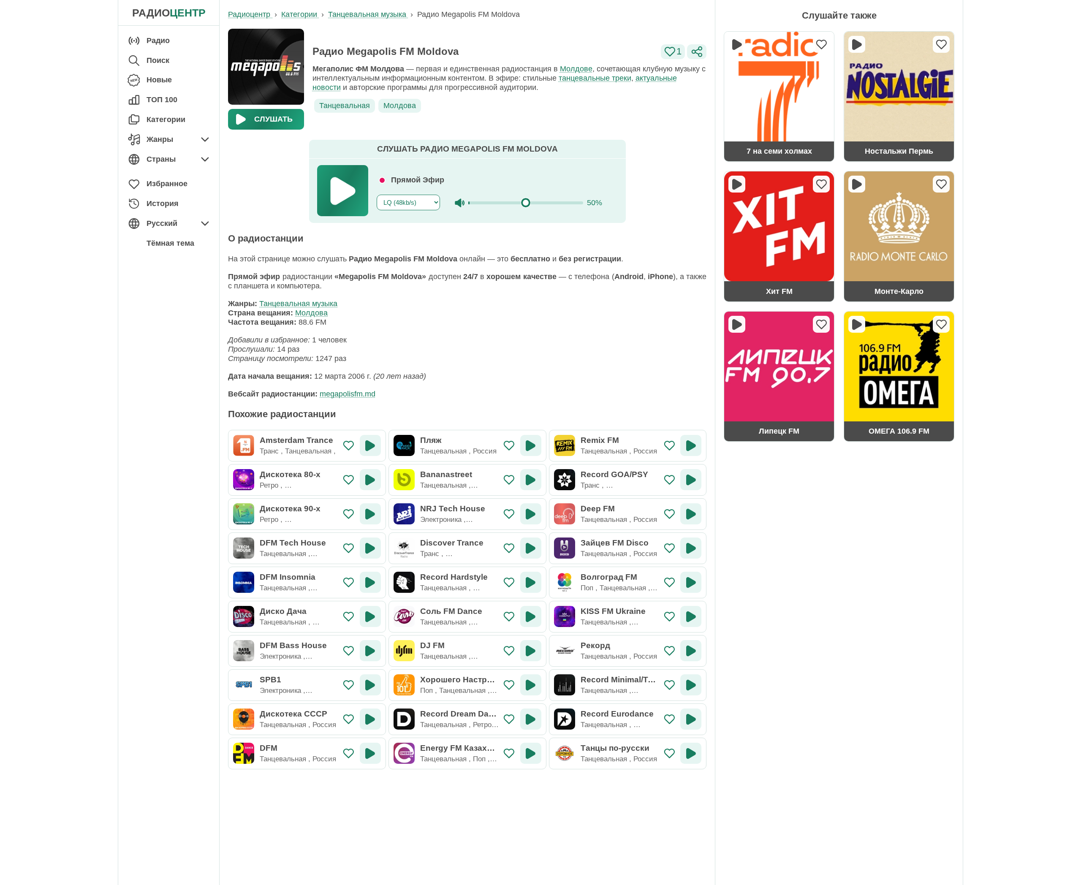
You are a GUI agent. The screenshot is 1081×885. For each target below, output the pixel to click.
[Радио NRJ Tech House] (404, 513)
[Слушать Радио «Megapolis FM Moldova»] (342, 190)
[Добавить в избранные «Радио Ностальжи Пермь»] (941, 44)
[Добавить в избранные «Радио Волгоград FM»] (669, 582)
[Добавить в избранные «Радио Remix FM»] (669, 445)
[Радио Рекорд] (564, 650)
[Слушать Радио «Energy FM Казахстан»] (530, 753)
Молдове (576, 69)
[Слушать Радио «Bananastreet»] (530, 479)
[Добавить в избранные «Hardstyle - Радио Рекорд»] (509, 582)
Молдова (399, 105)
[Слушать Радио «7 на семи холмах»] (736, 44)
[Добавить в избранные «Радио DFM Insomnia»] (348, 582)
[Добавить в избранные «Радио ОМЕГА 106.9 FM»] (941, 324)
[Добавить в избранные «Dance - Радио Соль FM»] (509, 616)
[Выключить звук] (459, 202)
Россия (485, 451)
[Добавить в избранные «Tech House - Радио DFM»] (348, 548)
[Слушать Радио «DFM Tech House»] (370, 548)
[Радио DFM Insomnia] (243, 582)
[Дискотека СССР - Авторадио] (243, 719)
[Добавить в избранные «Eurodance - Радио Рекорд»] (669, 719)
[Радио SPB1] (243, 684)
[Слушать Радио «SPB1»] (370, 684)
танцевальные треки (595, 78)
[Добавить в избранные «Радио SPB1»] (348, 685)
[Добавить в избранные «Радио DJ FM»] (509, 650)
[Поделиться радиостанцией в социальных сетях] (697, 51)
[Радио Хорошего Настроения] (404, 684)
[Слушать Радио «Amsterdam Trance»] (370, 445)
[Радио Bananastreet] (404, 479)
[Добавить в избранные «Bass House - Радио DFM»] (348, 650)
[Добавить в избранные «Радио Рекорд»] (669, 650)
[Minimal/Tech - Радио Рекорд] (564, 684)
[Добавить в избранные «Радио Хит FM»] (821, 184)
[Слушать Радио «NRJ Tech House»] (530, 513)
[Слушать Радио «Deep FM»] (690, 513)
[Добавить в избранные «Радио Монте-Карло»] (941, 184)
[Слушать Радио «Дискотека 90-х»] (370, 513)
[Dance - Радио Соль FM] (404, 616)
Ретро (269, 485)
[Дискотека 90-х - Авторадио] (243, 513)
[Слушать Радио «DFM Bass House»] (370, 650)
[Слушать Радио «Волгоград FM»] (690, 582)
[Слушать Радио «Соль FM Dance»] (530, 616)
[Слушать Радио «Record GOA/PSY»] (690, 479)
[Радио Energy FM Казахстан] (404, 753)
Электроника (441, 519)
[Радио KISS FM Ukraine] (564, 616)
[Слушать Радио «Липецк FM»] (736, 324)
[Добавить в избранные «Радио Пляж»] (509, 445)
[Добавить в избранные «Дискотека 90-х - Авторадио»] (348, 514)
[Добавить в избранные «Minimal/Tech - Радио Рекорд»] (669, 685)
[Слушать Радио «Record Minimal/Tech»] (690, 684)
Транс (269, 451)
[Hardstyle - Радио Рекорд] (404, 582)
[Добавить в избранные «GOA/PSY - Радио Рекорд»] (669, 479)
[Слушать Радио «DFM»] (370, 753)
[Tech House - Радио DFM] (243, 548)
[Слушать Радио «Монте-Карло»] (856, 184)
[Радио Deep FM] (564, 513)
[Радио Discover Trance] (404, 548)
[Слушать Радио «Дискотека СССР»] (370, 719)
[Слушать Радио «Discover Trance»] (530, 548)
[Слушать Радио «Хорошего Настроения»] (530, 684)
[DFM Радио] (243, 753)
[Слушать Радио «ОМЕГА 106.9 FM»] (856, 324)
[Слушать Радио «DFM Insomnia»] (370, 582)
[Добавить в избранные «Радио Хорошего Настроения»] (509, 685)
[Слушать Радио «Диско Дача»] (370, 616)
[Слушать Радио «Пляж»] (530, 445)
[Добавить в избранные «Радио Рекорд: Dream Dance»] (509, 719)
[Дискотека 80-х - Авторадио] (243, 479)
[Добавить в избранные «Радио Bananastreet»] (509, 479)
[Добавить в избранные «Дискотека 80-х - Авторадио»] (348, 479)
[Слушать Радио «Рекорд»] (690, 650)
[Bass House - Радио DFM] (243, 650)
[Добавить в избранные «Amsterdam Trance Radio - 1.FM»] (348, 445)
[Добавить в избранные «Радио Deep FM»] (669, 514)
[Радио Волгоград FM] (564, 582)
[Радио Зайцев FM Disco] (564, 548)
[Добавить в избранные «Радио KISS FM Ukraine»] (669, 616)
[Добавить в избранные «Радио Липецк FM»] (821, 324)
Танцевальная (344, 105)
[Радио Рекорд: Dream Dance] (404, 719)
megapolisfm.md (347, 394)
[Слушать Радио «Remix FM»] (690, 445)
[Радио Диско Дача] (243, 616)
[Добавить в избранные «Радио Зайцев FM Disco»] (669, 548)
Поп (587, 588)
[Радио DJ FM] (404, 650)
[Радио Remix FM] (564, 445)
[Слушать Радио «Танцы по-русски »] (690, 753)
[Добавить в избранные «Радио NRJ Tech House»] (509, 514)
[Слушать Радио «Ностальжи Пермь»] (856, 44)
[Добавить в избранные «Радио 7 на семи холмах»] (821, 44)
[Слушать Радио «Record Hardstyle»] (530, 582)
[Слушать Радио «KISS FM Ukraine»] (690, 616)
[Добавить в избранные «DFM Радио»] (348, 753)
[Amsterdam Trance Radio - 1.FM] (243, 445)
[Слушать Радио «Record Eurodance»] (690, 719)
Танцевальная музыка (298, 303)
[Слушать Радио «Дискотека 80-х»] (370, 479)
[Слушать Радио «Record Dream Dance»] (530, 719)
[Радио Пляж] (404, 445)
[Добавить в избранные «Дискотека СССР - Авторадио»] (348, 719)
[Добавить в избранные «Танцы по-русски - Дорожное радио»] (669, 753)
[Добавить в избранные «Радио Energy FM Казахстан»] (509, 753)
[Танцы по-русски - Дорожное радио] (564, 753)
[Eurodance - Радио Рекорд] (564, 719)
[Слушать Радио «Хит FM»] (736, 184)
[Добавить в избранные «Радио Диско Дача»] (348, 616)
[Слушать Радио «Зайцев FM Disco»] (690, 548)
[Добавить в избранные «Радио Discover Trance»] (509, 548)
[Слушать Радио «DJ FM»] (530, 650)
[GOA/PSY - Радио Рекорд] (564, 479)
